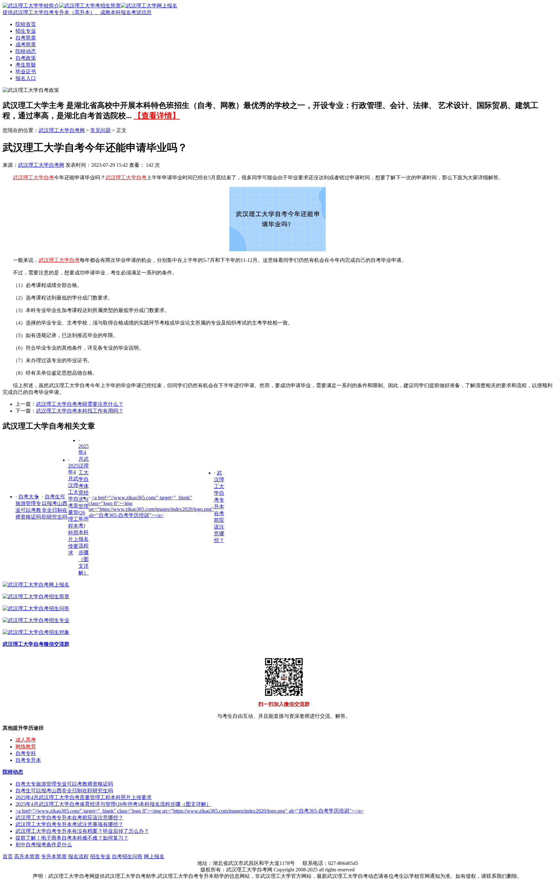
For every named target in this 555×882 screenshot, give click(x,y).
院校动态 (25, 51)
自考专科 (25, 753)
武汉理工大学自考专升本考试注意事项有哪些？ (69, 824)
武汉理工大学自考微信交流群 (36, 644)
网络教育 (25, 746)
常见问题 (100, 130)
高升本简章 (27, 856)
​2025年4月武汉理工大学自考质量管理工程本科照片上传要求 (83, 797)
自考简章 (25, 37)
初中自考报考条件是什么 (43, 844)
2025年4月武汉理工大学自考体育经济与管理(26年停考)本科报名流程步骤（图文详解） (113, 804)
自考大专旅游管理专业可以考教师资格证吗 (64, 784)
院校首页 (25, 24)
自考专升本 (28, 760)
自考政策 (25, 58)
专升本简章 (54, 856)
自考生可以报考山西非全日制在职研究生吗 (64, 790)
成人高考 (25, 740)
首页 (8, 856)
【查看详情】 (157, 115)
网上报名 (154, 856)
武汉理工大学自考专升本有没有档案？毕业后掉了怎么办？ (82, 831)
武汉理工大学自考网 (62, 130)
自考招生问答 (127, 856)
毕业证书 (25, 71)
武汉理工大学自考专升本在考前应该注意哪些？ (219, 506)
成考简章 (25, 44)
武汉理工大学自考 (33, 177)
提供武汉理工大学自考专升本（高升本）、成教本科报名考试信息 (77, 12)
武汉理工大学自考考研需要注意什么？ (79, 404)
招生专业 (25, 31)
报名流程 (78, 856)
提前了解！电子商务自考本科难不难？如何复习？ (71, 838)
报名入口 (25, 78)
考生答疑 (25, 64)
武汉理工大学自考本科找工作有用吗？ (79, 411)
